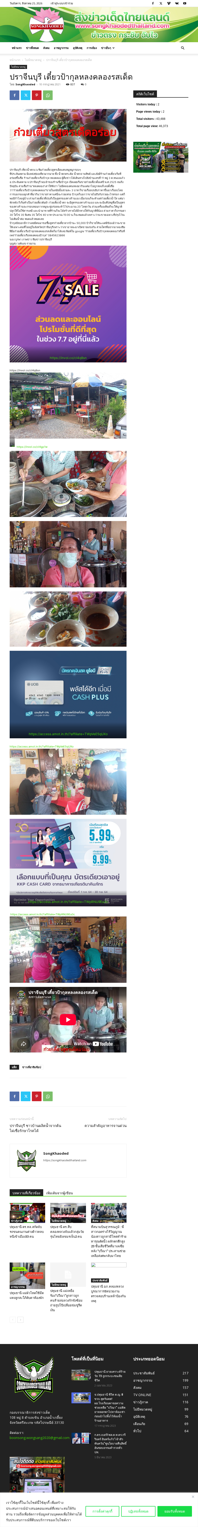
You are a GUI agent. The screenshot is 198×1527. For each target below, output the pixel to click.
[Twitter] (160, 3)
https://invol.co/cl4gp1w (32, 446)
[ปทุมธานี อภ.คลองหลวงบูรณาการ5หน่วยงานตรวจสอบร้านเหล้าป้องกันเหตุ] (109, 1272)
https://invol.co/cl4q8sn (68, 358)
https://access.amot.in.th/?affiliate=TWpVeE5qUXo (68, 734)
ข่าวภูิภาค (16, 1220)
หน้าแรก (17, 48)
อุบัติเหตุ (77, 48)
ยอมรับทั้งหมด (174, 1511)
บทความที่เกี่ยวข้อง (26, 1193)
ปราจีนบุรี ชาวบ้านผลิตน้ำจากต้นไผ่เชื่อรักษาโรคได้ (35, 1128)
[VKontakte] (176, 3)
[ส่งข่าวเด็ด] (99, 24)
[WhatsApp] (48, 95)
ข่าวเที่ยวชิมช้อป (31, 1067)
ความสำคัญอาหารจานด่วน (106, 1126)
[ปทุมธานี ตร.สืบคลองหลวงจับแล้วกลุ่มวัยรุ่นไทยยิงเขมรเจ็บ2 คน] (68, 1213)
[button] (182, 48)
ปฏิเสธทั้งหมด (138, 1511)
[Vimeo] (168, 3)
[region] (99, 1510)
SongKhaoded (25, 84)
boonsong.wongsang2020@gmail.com (40, 1437)
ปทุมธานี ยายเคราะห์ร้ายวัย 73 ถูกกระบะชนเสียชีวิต (110, 1376)
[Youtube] (184, 3)
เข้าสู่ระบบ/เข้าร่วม (62, 3)
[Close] (193, 1497)
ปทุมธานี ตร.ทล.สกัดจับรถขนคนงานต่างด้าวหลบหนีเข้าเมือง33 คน (27, 1231)
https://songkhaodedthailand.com (64, 1160)
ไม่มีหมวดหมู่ (33, 60)
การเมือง (92, 48)
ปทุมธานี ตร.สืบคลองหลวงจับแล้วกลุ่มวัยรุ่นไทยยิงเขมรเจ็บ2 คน (67, 1231)
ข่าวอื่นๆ (106, 48)
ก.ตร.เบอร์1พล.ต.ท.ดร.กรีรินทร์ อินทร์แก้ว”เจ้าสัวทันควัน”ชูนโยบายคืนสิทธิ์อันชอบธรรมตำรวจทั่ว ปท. (110, 1443)
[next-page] (20, 1320)
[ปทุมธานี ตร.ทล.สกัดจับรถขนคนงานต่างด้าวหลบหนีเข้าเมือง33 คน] (27, 1213)
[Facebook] (152, 3)
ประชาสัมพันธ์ (99, 1280)
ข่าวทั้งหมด (32, 48)
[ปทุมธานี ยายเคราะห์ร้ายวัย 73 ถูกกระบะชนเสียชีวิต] (81, 1375)
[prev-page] (13, 1320)
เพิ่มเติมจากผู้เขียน (59, 1193)
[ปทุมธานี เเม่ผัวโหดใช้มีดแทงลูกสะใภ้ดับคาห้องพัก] (27, 1275)
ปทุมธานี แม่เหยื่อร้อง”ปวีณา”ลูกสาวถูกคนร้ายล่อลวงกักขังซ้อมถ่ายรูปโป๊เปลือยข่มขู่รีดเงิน (66, 1300)
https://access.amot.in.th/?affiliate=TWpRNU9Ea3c (68, 902)
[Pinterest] (37, 95)
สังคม (46, 48)
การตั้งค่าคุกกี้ (102, 1511)
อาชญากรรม (61, 48)
